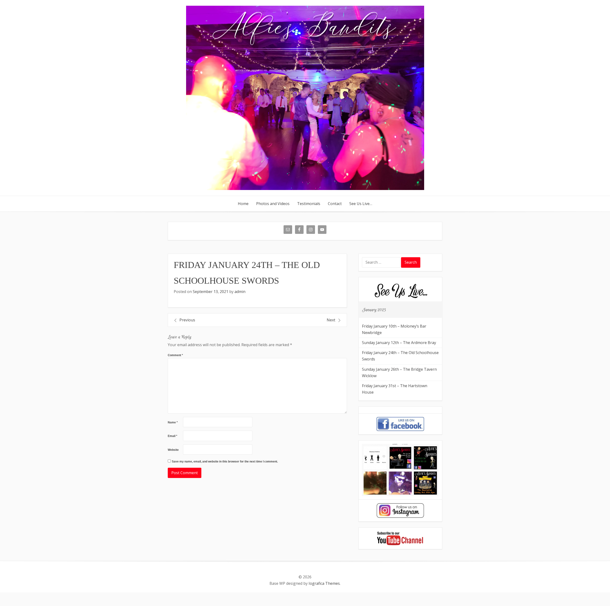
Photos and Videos (273, 203)
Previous (187, 320)
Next (331, 320)
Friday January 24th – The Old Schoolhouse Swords (400, 356)
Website (173, 450)
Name (173, 422)
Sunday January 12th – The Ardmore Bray (399, 342)
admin (239, 291)
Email (172, 436)
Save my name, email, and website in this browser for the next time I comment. (225, 461)
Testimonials (308, 203)
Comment (175, 355)
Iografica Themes (324, 583)
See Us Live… (360, 203)
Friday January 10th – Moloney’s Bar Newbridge (394, 329)
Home (243, 203)
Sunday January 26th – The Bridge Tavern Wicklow (399, 372)
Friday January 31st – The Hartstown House (394, 389)
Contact (335, 203)
